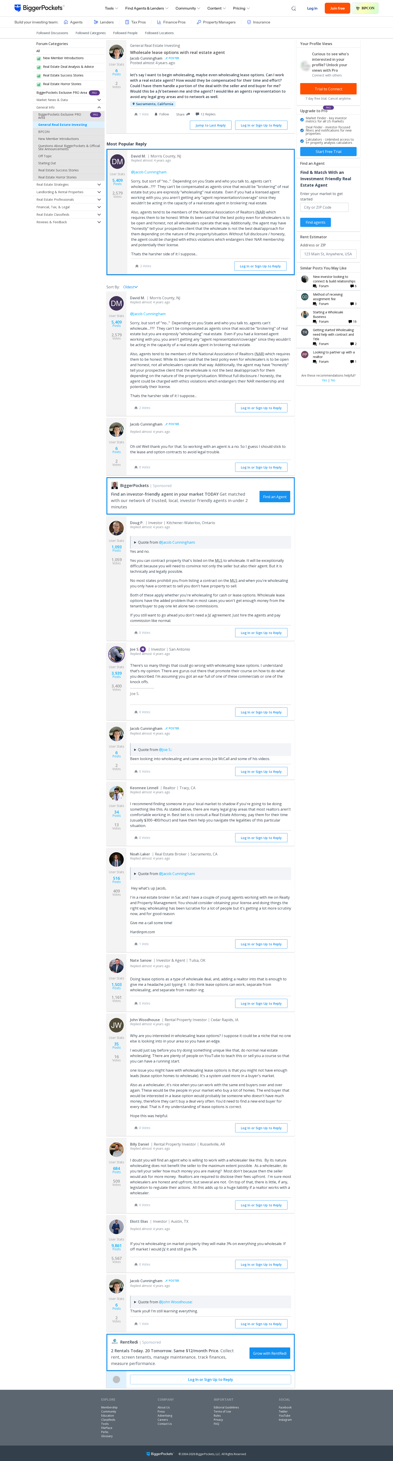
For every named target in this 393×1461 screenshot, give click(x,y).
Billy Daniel (139, 1144)
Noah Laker (140, 854)
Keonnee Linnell (144, 787)
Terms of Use (222, 1411)
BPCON (368, 8)
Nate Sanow (140, 960)
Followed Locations (159, 33)
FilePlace (106, 1428)
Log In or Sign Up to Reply (261, 125)
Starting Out (47, 163)
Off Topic (45, 156)
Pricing (239, 8)
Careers (163, 1420)
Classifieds (108, 1420)
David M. (138, 156)
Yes (324, 380)
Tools (109, 8)
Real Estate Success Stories (58, 170)
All (38, 51)
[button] (182, 114)
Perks (104, 1432)
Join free (337, 8)
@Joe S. (165, 749)
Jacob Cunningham (146, 58)
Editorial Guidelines (226, 1407)
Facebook (285, 1407)
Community (186, 8)
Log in (312, 8)
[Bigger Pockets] (40, 8)
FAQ (216, 1424)
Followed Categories (91, 33)
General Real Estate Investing (62, 124)
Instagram (285, 1420)
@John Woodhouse (175, 1301)
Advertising (165, 1416)
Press (161, 1411)
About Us (164, 1407)
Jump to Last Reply (211, 125)
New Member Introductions (58, 139)
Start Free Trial (328, 151)
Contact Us (165, 1424)
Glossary (107, 1436)
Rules (217, 1416)
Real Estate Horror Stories (57, 177)
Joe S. (134, 649)
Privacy (218, 1420)
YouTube (284, 1416)
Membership (109, 1407)
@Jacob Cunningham (148, 172)
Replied (151, 160)
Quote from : (166, 542)
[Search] (294, 8)
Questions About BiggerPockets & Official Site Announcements (69, 147)
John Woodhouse (145, 1019)
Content (214, 8)
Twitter (283, 1411)
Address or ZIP (313, 245)
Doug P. (137, 522)
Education (107, 1416)
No (333, 380)
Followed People (125, 33)
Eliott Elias (139, 1221)
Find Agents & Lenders (144, 8)
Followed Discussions (52, 33)
